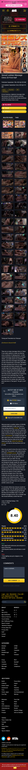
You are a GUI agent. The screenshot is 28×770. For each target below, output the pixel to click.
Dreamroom (5, 687)
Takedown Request (7, 625)
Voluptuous (17, 666)
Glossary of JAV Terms (8, 598)
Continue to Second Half (8, 342)
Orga (3, 704)
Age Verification (6, 614)
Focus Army (17, 681)
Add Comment (12, 580)
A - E (15, 610)
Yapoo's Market (6, 731)
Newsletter (13, 594)
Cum (15, 652)
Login (3, 594)
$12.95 (15, 30)
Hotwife (4, 662)
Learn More (23, 766)
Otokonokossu (5, 708)
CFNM (15, 646)
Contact (4, 634)
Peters (4, 89)
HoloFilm (16, 690)
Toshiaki (4, 722)
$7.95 (15, 26)
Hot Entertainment (19, 692)
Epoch (18, 755)
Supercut (8, 111)
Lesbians (4, 664)
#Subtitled (11, 89)
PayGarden (4, 756)
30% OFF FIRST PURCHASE (14, 5)
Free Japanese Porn (8, 596)
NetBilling (14, 755)
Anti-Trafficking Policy (7, 621)
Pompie (4, 712)
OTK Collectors (6, 706)
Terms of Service (6, 617)
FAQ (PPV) (4, 612)
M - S (15, 614)
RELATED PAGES (8, 117)
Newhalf (16, 662)
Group (3, 660)
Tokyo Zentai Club (6, 720)
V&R (3, 724)
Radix (15, 701)
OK (15, 767)
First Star (4, 694)
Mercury (16, 694)
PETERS (16, 428)
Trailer (7, 108)
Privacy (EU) (5, 630)
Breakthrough (5, 652)
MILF (15, 660)
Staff (3, 632)
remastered (9, 435)
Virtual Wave (5, 726)
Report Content (6, 623)
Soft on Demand (18, 712)
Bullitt (3, 681)
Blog (16, 596)
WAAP (3, 728)
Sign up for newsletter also (15, 417)
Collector (4, 683)
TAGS (17, 117)
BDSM (3, 648)
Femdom (16, 654)
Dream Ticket (5, 685)
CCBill (22, 755)
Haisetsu (16, 687)
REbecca (16, 706)
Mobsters (4, 699)
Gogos (16, 683)
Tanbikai (4, 718)
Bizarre (3, 650)
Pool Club (16, 699)
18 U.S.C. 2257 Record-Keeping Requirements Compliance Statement (13, 750)
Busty (3, 654)
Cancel (3, 636)
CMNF (15, 648)
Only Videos (15, 400)
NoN (3, 701)
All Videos (15, 403)
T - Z (15, 617)
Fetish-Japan (5, 692)
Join (7, 594)
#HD (17, 89)
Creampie (16, 650)
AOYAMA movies (11, 453)
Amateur (4, 646)
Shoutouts (19, 598)
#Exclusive (5, 91)
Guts (15, 685)
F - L (15, 612)
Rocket (16, 708)
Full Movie (8, 104)
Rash (15, 704)
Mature (3, 668)
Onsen (16, 664)
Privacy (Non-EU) (6, 627)
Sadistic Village (18, 710)
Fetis (3, 690)
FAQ (3, 610)
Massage (4, 666)
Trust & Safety (5, 619)
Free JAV (20, 594)
